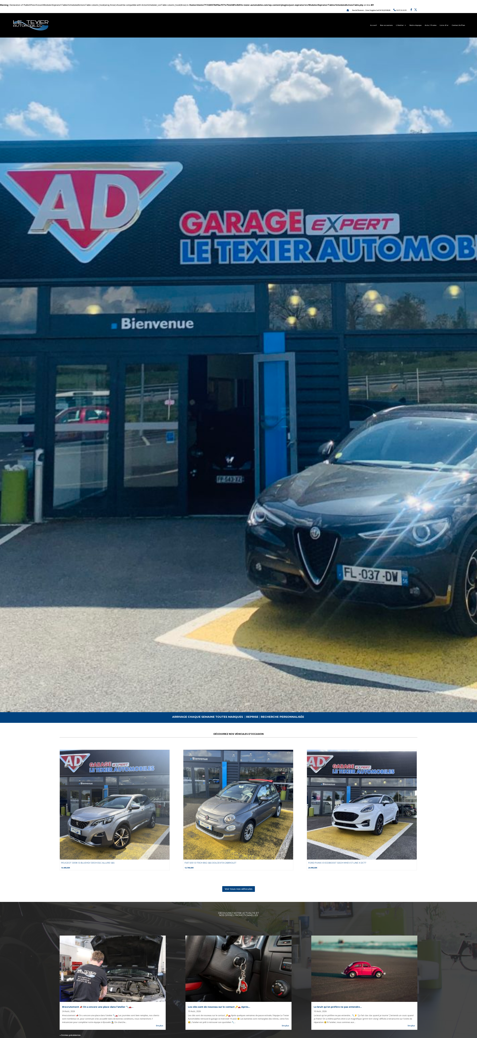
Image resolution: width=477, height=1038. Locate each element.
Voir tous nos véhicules (238, 889)
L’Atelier (400, 25)
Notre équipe (416, 25)
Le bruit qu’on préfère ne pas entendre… (338, 1007)
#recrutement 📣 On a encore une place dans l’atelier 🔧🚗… (97, 1007)
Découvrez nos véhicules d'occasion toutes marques (237, 381)
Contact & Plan (458, 25)
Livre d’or (444, 25)
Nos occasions (386, 25)
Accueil (373, 25)
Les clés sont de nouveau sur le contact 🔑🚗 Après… (219, 1007)
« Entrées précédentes (70, 1035)
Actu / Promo (431, 25)
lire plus (159, 1025)
